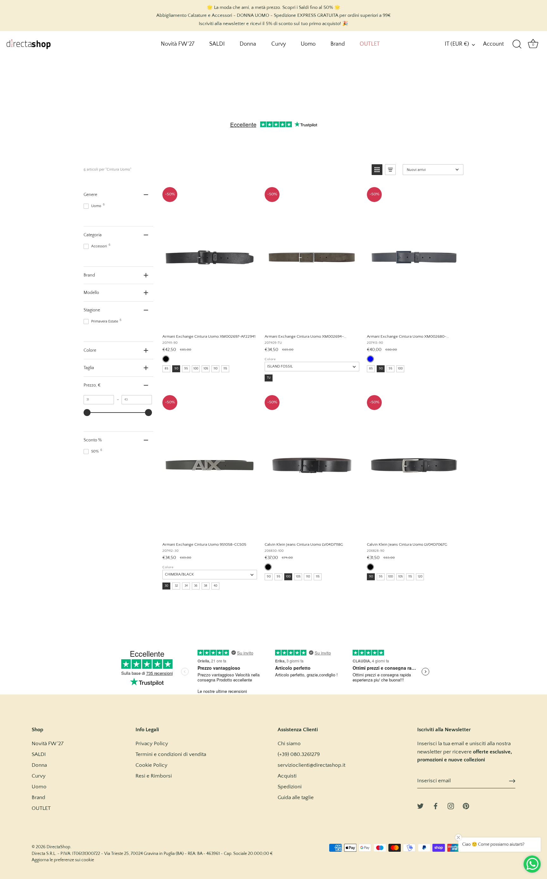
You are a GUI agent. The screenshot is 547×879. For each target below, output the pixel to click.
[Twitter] (420, 805)
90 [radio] (176, 368)
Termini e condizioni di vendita (170, 754)
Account (493, 44)
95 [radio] (186, 368)
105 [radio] (206, 368)
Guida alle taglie (296, 797)
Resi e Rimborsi (153, 776)
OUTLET (370, 44)
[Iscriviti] (512, 781)
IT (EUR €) (457, 44)
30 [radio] (166, 586)
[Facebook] (435, 805)
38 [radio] (205, 586)
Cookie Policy (151, 765)
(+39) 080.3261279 (299, 754)
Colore (270, 359)
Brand (337, 44)
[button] (377, 169)
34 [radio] (186, 586)
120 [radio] (420, 576)
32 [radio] (176, 586)
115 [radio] (225, 368)
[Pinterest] (466, 805)
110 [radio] (215, 368)
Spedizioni (290, 787)
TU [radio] (269, 378)
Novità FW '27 (177, 44)
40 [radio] (215, 586)
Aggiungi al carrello (209, 322)
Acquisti (287, 776)
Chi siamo (289, 743)
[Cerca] (517, 44)
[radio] (166, 359)
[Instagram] (451, 805)
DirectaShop (58, 847)
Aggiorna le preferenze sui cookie (63, 860)
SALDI (217, 44)
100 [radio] (195, 368)
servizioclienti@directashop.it (311, 765)
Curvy (278, 44)
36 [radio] (196, 586)
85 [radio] (166, 368)
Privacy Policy (151, 743)
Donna (248, 44)
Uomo (308, 44)
